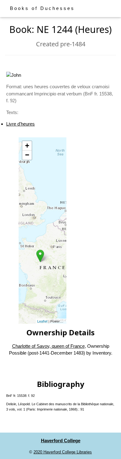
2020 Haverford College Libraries (63, 452)
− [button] (27, 155)
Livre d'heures (20, 123)
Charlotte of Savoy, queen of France (48, 346)
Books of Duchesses (42, 8)
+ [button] (27, 145)
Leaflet (42, 321)
